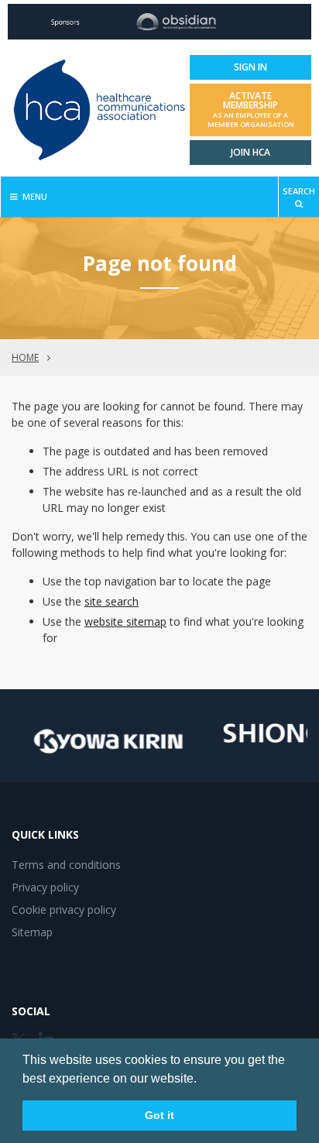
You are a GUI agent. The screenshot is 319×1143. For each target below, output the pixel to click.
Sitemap (32, 932)
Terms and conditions (66, 864)
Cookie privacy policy (64, 909)
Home (25, 357)
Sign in (250, 67)
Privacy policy (45, 887)
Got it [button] (159, 1115)
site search (111, 601)
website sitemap (125, 621)
